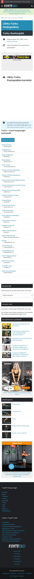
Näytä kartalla (11, 41)
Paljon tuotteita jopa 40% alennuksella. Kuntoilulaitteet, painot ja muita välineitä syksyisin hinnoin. (17, 11)
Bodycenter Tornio (8, 529)
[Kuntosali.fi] (10, 6)
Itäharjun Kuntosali (8, 225)
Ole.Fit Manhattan (8, 251)
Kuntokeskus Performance (10, 533)
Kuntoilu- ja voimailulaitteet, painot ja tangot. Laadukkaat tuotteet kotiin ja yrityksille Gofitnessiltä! (17, 474)
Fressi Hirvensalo (7, 210)
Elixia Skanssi (6, 160)
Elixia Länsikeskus (7, 155)
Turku (4, 503)
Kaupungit (17, 551)
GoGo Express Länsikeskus (10, 215)
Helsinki (4, 492)
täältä (24, 314)
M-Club (4, 241)
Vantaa (4, 498)
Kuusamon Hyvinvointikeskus (11, 539)
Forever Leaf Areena (8, 205)
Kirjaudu (17, 564)
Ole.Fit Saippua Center (9, 256)
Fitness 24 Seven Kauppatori (11, 175)
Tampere (5, 496)
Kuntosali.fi (5, 17)
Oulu (3, 505)
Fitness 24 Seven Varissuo (10, 195)
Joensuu (4, 509)
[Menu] (2, 6)
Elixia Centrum (6, 145)
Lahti (3, 507)
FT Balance (5, 522)
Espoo (4, 494)
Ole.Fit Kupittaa (7, 246)
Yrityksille (17, 559)
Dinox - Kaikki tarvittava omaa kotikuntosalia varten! (17, 393)
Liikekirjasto (17, 556)
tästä (29, 125)
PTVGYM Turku (7, 266)
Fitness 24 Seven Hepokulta (11, 170)
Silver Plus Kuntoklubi (9, 271)
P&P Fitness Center (8, 261)
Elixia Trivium (6, 165)
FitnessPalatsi (6, 200)
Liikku (9, 17)
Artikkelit (17, 554)
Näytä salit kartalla (8, 140)
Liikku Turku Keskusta (9, 231)
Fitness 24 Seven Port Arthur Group (13, 185)
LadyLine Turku (7, 537)
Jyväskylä (5, 500)
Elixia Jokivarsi (6, 150)
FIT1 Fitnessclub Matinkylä (10, 541)
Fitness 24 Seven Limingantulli (11, 526)
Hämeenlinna (6, 511)
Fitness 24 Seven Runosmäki (11, 190)
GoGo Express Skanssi (9, 220)
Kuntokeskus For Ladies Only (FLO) (13, 531)
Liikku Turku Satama (8, 236)
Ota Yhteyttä (17, 561)
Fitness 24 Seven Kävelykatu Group (13, 180)
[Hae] (32, 6)
